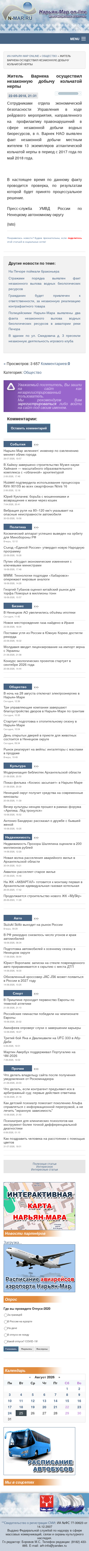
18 (21, 1406)
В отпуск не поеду (18, 1334)
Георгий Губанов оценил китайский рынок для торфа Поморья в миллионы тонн (39, 591)
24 (10, 1413)
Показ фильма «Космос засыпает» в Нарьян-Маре (43, 782)
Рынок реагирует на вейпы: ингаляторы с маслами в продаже (43, 751)
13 (44, 1400)
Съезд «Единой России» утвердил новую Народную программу (44, 549)
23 (79, 1406)
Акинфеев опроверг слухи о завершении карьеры (42, 1027)
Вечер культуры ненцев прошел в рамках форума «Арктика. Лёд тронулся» (42, 808)
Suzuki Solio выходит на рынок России (33, 924)
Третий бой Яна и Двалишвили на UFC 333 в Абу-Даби (42, 1039)
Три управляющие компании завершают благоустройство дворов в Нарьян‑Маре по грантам (44, 709)
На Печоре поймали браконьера (34, 271)
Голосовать (11, 1348)
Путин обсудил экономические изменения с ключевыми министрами (38, 563)
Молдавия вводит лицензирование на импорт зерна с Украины (44, 648)
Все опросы (42, 1348)
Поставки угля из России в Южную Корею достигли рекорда (43, 634)
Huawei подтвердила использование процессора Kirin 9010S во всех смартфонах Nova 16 (42, 484)
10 (10, 1400)
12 (33, 1400)
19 (33, 1406)
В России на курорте (19, 1321)
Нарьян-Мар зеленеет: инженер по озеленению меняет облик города (41, 452)
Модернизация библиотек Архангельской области (42, 772)
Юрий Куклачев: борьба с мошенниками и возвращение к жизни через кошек (36, 498)
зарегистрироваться (37, 403)
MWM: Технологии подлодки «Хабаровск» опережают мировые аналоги (36, 577)
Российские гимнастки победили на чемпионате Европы (41, 1015)
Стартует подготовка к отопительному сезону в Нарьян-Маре (40, 723)
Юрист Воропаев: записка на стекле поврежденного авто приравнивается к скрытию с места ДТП (44, 964)
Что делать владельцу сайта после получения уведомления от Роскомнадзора (39, 1076)
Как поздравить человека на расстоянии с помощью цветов (44, 1140)
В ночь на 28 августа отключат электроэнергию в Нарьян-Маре (42, 695)
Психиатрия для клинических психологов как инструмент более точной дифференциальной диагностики (40, 1124)
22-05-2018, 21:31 (23, 95)
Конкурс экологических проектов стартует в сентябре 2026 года (37, 662)
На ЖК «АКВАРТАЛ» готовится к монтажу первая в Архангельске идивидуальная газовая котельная (43, 883)
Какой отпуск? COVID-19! (22, 1341)
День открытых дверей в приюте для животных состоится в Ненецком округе (40, 737)
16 (79, 1400)
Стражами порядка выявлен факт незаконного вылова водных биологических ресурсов (44, 283)
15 (67, 1400)
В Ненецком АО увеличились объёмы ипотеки (39, 612)
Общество (32, 372)
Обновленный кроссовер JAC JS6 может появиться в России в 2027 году (44, 978)
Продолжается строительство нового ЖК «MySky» (43, 895)
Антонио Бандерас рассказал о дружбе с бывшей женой (42, 822)
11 (21, 1400)
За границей (14, 1315)
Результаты (26, 1348)
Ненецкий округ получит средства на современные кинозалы (43, 794)
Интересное (44, 1166)
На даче (12, 1328)
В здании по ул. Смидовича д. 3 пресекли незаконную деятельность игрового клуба (44, 338)
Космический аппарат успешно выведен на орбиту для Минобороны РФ (43, 535)
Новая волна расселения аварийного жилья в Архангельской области (39, 859)
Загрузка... (13, 1242)
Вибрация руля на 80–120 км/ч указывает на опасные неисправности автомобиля (38, 512)
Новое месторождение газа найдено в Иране (39, 622)
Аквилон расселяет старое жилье (30, 871)
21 (55, 1406)
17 (10, 1406)
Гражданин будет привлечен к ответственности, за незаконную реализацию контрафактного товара (44, 300)
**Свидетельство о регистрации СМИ (28, 1522)
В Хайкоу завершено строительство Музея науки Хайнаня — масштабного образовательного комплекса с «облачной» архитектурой (41, 468)
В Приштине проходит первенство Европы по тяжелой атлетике (39, 1001)
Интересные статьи (44, 1169)
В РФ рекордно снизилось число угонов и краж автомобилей (40, 936)
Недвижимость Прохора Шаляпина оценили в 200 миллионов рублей (43, 845)
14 (55, 1400)
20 (44, 1406)
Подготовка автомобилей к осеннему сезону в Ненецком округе (39, 950)
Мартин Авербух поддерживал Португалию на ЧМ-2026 (39, 1053)
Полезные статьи (44, 1164)
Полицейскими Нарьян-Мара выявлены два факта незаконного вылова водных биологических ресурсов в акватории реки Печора (44, 320)
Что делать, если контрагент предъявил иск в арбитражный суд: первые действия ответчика (40, 1090)
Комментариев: (55, 363)
